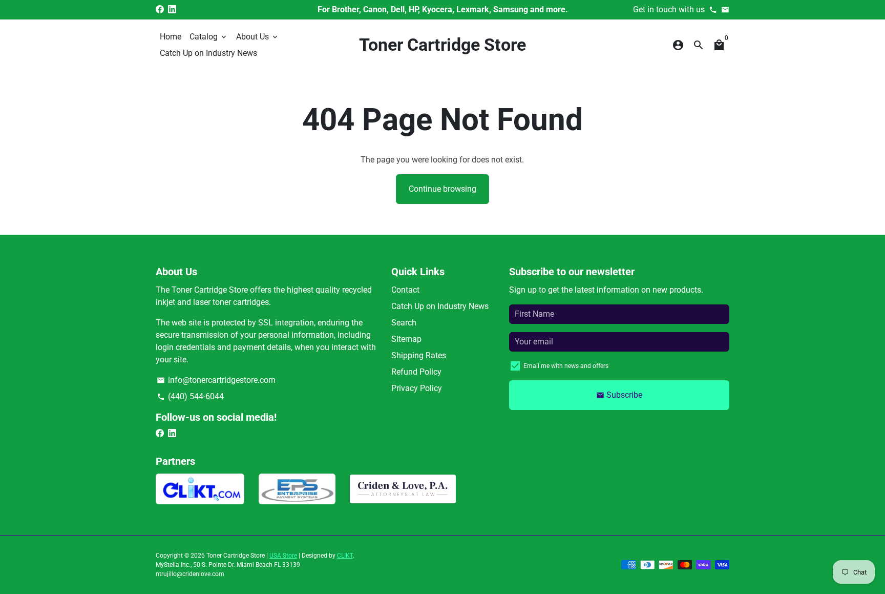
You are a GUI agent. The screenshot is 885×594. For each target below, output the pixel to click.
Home (170, 37)
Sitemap (406, 339)
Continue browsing (442, 189)
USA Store (283, 555)
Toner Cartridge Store (235, 555)
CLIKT (345, 555)
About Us (257, 37)
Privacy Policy (416, 388)
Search (403, 322)
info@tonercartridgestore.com (216, 380)
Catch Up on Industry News (208, 53)
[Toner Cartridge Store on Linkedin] (172, 9)
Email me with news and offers (565, 366)
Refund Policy (416, 372)
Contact (405, 290)
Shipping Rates (418, 355)
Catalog (208, 37)
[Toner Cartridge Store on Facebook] (160, 9)
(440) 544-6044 (190, 396)
